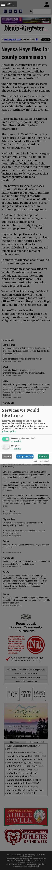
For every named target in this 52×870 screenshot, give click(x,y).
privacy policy (9, 431)
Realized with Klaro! (40, 461)
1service (16, 441)
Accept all (43, 456)
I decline (7, 456)
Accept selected (25, 456)
